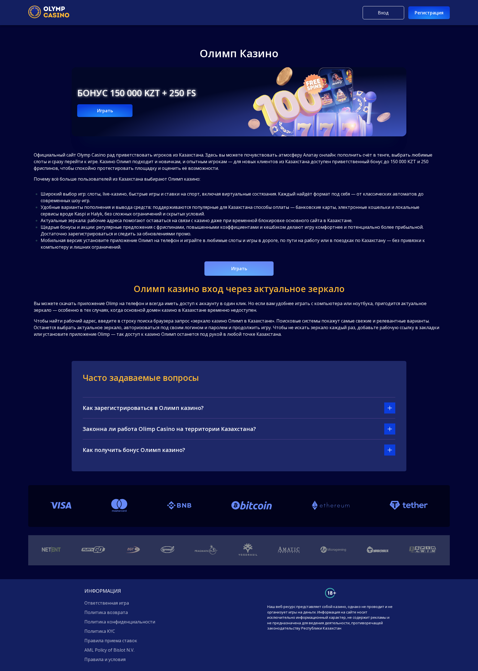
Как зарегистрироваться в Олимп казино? (143, 408)
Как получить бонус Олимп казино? (134, 450)
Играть (105, 111)
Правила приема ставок (110, 641)
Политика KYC (99, 631)
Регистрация (429, 13)
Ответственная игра (106, 603)
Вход (383, 13)
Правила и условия (105, 659)
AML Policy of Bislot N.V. (109, 650)
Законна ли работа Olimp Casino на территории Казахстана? (169, 429)
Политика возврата (106, 612)
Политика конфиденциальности (119, 622)
